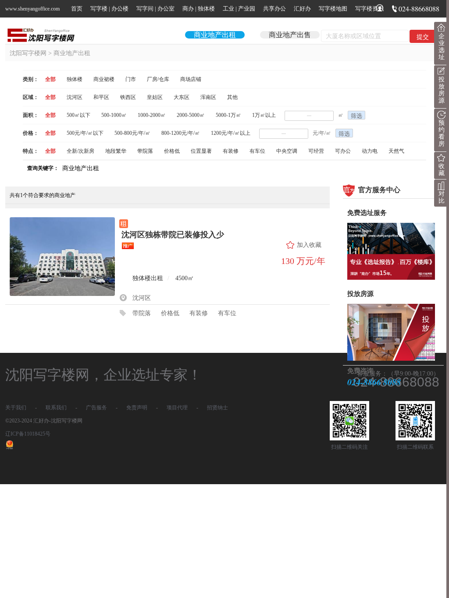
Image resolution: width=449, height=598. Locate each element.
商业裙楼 (103, 79)
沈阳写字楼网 (28, 53)
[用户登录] (379, 9)
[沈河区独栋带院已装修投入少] (62, 260)
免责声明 (136, 408)
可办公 (343, 151)
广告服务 (96, 408)
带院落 (145, 151)
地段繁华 (115, 151)
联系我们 (56, 408)
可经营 (316, 151)
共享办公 (274, 8)
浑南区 (208, 97)
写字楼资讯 (369, 8)
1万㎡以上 (264, 115)
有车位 (257, 151)
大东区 (181, 97)
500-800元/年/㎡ (132, 133)
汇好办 (302, 8)
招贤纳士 (217, 408)
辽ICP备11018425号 (27, 434)
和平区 (101, 97)
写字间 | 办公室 (155, 8)
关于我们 (15, 408)
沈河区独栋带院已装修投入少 (172, 234)
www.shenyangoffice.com (32, 9)
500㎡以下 (78, 115)
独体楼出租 (147, 278)
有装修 (231, 151)
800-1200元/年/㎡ (180, 133)
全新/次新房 (80, 151)
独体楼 (74, 79)
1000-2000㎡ (152, 115)
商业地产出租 (215, 35)
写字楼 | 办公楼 (109, 8)
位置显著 (201, 151)
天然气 (396, 151)
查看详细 (303, 286)
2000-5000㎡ (191, 115)
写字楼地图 (333, 8)
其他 (232, 97)
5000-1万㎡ (228, 115)
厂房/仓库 (158, 79)
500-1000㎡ (114, 115)
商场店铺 (190, 79)
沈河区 (74, 97)
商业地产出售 (290, 35)
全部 (50, 79)
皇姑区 (155, 97)
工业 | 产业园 (239, 8)
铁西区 (128, 97)
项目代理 (177, 408)
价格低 (172, 151)
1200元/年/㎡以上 (230, 133)
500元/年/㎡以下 (85, 133)
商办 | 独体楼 (198, 8)
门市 (130, 79)
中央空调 (286, 151)
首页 (76, 8)
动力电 (370, 151)
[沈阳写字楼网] (44, 35)
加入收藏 (309, 245)
